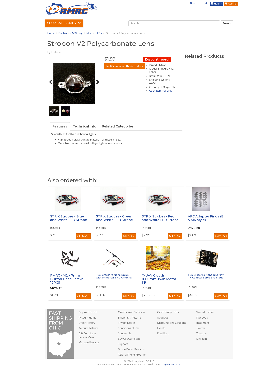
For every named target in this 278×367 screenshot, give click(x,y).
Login (204, 3)
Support (123, 344)
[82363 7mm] (70, 258)
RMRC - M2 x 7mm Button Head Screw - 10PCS (67, 278)
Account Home (87, 317)
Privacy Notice (126, 323)
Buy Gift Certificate (129, 338)
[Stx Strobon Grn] (116, 199)
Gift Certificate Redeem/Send (87, 335)
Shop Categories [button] (62, 23)
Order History (87, 323)
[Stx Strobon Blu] (70, 199)
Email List (163, 333)
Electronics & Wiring (70, 33)
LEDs (99, 33)
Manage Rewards (89, 342)
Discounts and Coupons (171, 323)
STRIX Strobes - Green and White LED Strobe (114, 218)
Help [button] (217, 3)
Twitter (200, 328)
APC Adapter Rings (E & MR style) (205, 218)
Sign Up (194, 3)
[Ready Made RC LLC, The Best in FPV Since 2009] (71, 8)
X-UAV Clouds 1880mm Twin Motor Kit (159, 278)
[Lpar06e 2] (208, 199)
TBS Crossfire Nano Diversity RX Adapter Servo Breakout (205, 276)
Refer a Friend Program (132, 354)
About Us (162, 317)
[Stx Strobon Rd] (162, 199)
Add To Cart (83, 236)
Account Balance (88, 328)
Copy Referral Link (160, 90)
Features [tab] (59, 126)
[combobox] (174, 23)
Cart (231, 3)
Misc (89, 33)
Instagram (202, 323)
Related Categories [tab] (118, 126)
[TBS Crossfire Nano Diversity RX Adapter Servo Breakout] (208, 258)
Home (51, 33)
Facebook (202, 317)
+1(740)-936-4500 (171, 364)
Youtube (201, 333)
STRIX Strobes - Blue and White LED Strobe (68, 218)
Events (161, 328)
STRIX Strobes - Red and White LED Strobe (160, 218)
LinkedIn (201, 338)
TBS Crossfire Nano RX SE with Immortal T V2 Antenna (114, 276)
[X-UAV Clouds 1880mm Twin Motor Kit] (162, 258)
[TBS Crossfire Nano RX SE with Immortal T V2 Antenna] (116, 258)
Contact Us (124, 333)
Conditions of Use (128, 328)
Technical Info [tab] (84, 126)
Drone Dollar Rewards (131, 349)
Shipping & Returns (129, 317)
